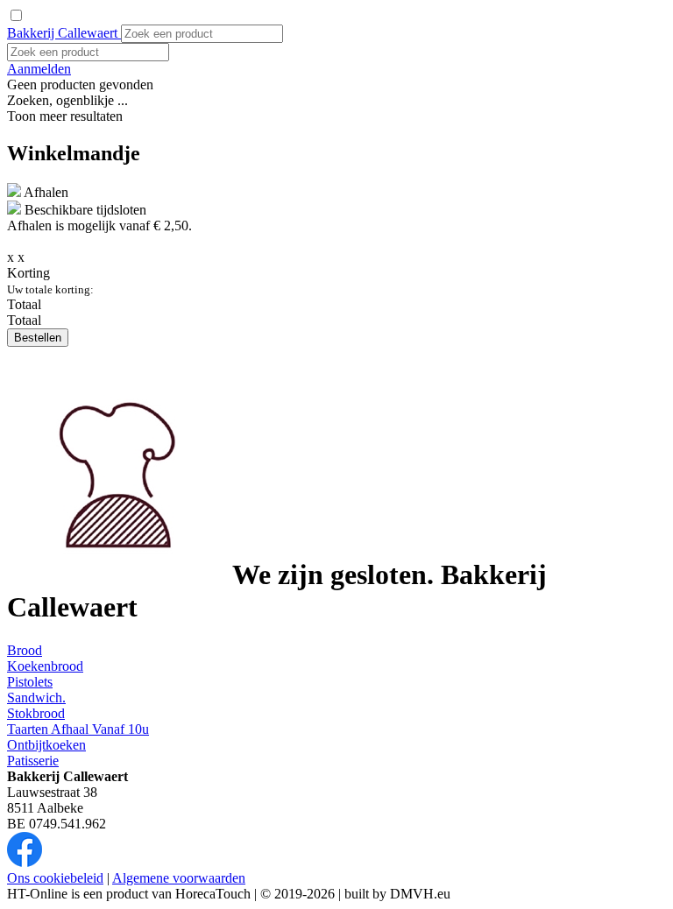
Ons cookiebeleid (55, 877)
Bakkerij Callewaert (64, 32)
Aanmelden (39, 68)
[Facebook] (24, 862)
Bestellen (37, 337)
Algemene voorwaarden (178, 877)
